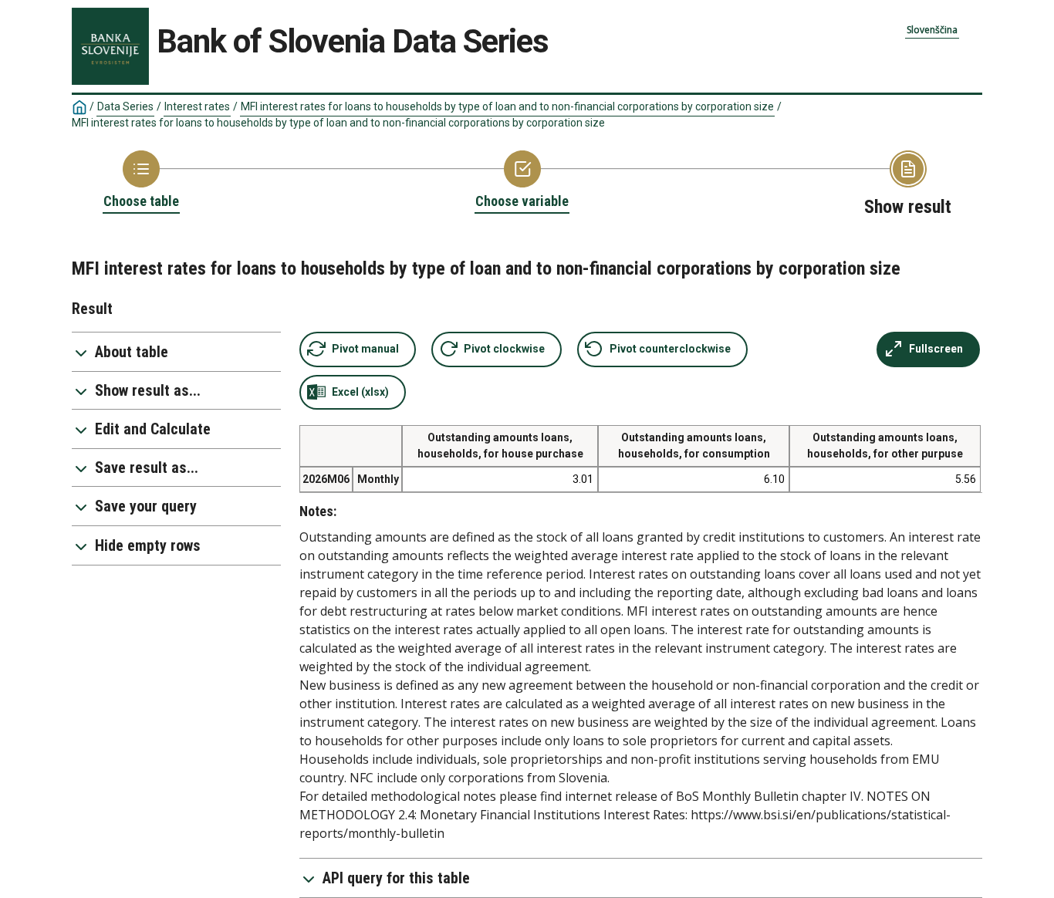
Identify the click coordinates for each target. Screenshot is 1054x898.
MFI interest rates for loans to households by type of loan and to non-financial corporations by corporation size (507, 106)
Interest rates (197, 106)
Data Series (125, 106)
